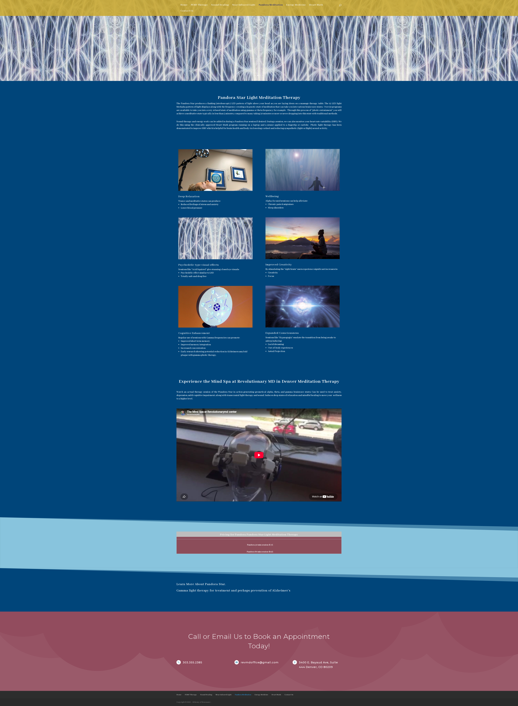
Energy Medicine (296, 5)
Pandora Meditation (271, 5)
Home (184, 5)
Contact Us (186, 11)
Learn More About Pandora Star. (201, 584)
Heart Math (316, 5)
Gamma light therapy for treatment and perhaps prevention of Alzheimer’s (233, 591)
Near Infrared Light (243, 5)
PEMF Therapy (199, 5)
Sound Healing (220, 5)
